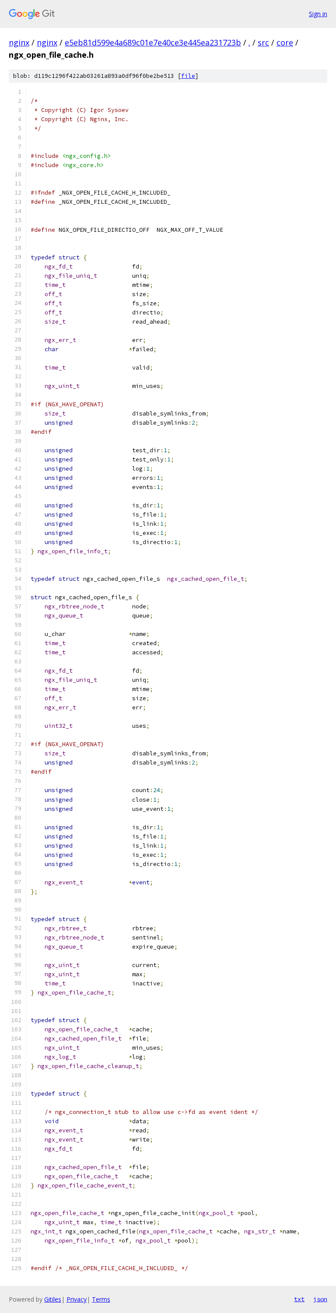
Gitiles (52, 1299)
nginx (19, 42)
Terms (101, 1299)
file (188, 76)
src (263, 42)
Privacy (76, 1299)
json (320, 1299)
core (284, 42)
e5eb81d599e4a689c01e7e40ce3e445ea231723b (153, 42)
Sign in (318, 14)
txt (299, 1299)
